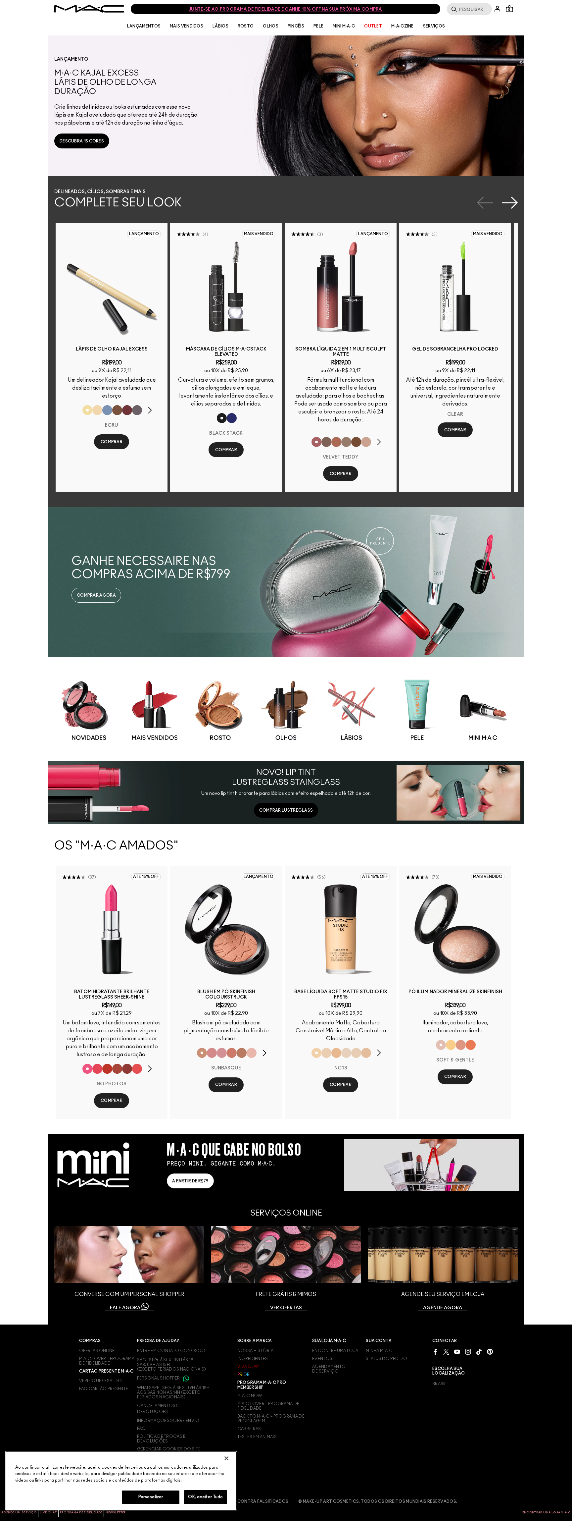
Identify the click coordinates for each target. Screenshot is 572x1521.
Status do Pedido (386, 1359)
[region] (121, 1480)
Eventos (322, 1359)
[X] (446, 1351)
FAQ (141, 1429)
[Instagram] (468, 1351)
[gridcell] (89, 710)
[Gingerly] (242, 1053)
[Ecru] (87, 410)
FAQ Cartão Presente (103, 1389)
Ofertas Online (97, 1351)
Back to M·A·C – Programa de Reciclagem (271, 1418)
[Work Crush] (127, 1069)
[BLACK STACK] (222, 418)
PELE (318, 26)
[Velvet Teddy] (316, 442)
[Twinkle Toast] (97, 410)
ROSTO (246, 26)
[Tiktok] (479, 1351)
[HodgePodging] (117, 410)
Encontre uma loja (335, 1351)
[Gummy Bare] (97, 1069)
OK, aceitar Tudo (205, 1497)
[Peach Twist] (232, 1053)
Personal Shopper (159, 1378)
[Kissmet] (137, 1069)
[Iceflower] (107, 410)
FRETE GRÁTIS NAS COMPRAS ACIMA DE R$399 (285, 9)
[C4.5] (336, 1053)
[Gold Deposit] (471, 1045)
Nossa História (255, 1351)
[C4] (326, 1053)
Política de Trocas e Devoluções (161, 1439)
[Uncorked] (356, 442)
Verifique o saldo (100, 1381)
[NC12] (346, 1053)
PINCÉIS (296, 26)
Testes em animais (257, 1437)
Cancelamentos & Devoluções (158, 1409)
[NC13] (316, 1053)
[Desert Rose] (212, 1053)
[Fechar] (226, 1458)
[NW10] (356, 1053)
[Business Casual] (117, 1069)
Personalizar (151, 1497)
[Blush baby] (222, 1053)
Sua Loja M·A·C (329, 1341)
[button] (289, 105)
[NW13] (366, 1053)
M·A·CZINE (402, 26)
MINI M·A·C (344, 26)
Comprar (111, 442)
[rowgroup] (286, 709)
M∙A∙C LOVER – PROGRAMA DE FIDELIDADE (107, 1361)
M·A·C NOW (249, 1396)
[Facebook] (435, 1351)
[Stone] (326, 442)
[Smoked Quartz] (137, 410)
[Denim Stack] (232, 418)
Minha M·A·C (379, 1351)
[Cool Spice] (336, 442)
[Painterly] (366, 442)
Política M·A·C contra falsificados (245, 1501)
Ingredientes (252, 1359)
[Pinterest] (490, 1351)
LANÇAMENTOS (144, 26)
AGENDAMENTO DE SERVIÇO (329, 1369)
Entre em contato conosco (171, 1351)
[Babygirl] (252, 1053)
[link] (81, 141)
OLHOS (270, 26)
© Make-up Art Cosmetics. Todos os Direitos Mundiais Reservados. (377, 1501)
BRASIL (439, 1384)
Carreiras (249, 1429)
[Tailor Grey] (346, 442)
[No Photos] (87, 1069)
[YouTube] (457, 1351)
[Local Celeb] (107, 1069)
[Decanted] (127, 410)
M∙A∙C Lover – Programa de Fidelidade (268, 1406)
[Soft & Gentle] (441, 1045)
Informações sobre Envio (168, 1421)
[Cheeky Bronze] (461, 1045)
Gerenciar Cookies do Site (169, 1449)
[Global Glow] (451, 1045)
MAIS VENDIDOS (186, 26)
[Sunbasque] (202, 1053)
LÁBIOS (220, 26)
